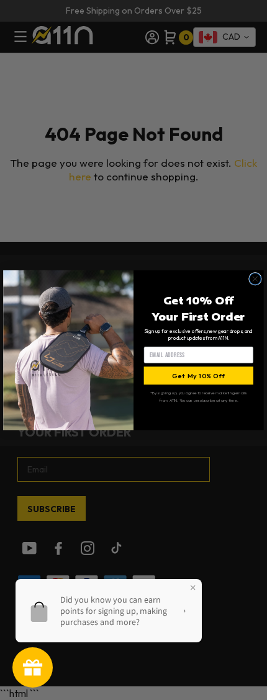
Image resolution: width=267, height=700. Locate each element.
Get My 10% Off (198, 375)
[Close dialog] (255, 279)
